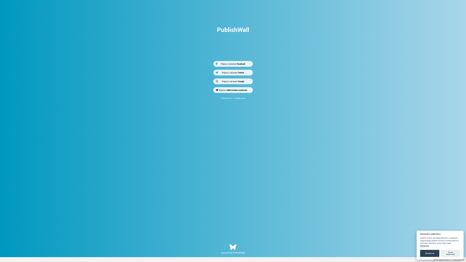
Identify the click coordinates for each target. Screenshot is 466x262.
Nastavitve (424, 246)
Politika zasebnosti (458, 260)
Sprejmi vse (429, 253)
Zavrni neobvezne (450, 253)
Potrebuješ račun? (227, 98)
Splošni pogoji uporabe (441, 260)
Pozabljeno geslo (239, 98)
